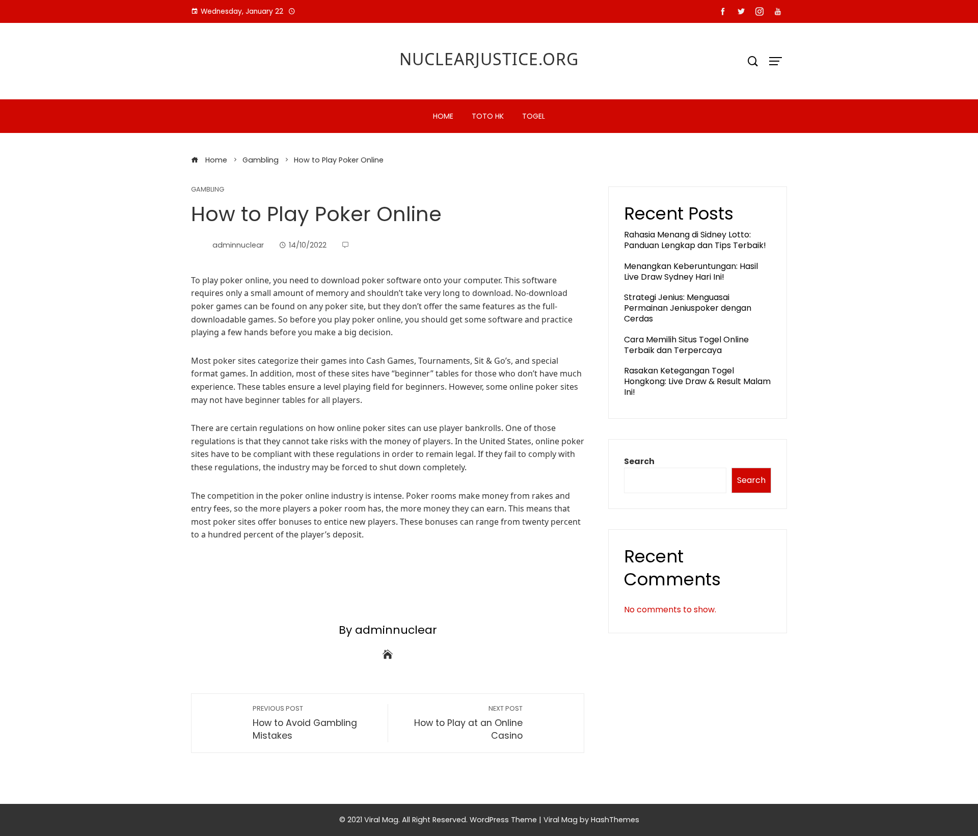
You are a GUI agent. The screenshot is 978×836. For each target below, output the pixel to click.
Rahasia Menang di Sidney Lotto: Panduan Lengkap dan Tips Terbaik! (695, 240)
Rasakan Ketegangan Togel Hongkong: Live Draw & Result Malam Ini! (697, 381)
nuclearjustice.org (489, 59)
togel (533, 116)
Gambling (207, 189)
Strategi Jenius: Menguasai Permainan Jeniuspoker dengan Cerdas (687, 308)
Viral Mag (561, 820)
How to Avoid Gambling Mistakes (305, 723)
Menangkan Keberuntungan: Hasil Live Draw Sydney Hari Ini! (691, 271)
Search (639, 461)
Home (443, 116)
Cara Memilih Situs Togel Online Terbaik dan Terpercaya (686, 345)
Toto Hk (488, 116)
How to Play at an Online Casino (468, 723)
